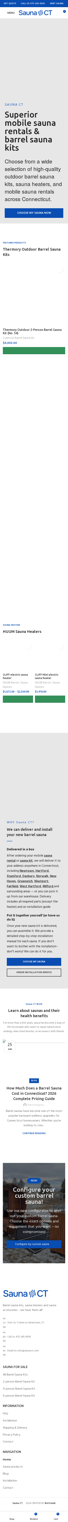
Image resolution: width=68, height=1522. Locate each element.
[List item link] (34, 1337)
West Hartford (30, 886)
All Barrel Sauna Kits (15, 1375)
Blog (34, 1081)
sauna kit (26, 860)
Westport (41, 881)
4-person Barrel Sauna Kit (19, 1389)
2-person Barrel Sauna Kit (19, 338)
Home (7, 1460)
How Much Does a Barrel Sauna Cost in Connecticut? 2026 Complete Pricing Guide (34, 1093)
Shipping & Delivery (15, 1428)
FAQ (5, 1414)
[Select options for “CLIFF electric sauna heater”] (18, 699)
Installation (10, 1421)
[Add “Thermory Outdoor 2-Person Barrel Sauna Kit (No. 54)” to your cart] (34, 350)
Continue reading (34, 1133)
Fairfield (12, 886)
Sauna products (13, 1467)
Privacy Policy (11, 1435)
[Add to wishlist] (60, 269)
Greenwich (25, 881)
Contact (8, 1442)
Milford (48, 886)
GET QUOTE (10, 3)
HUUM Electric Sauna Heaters (15, 685)
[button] (34, 213)
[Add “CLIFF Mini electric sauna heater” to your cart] (50, 699)
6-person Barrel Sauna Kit (19, 1396)
